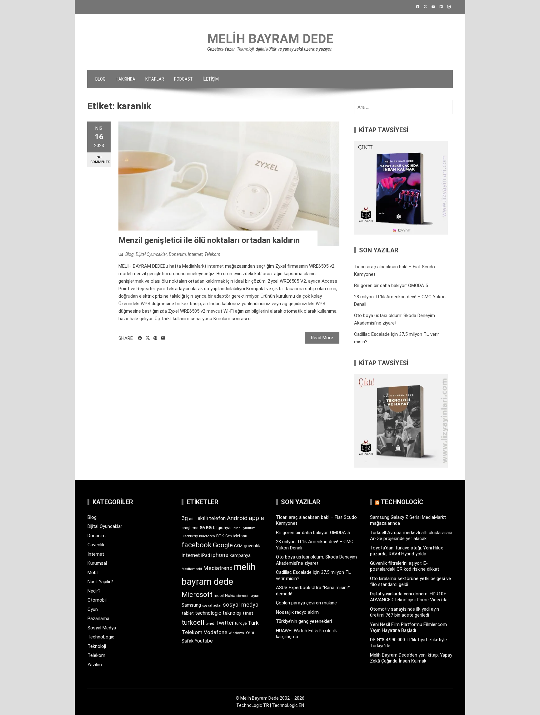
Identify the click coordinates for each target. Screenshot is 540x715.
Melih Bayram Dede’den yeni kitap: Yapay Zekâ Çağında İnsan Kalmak (411, 658)
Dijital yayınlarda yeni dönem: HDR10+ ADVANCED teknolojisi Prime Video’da (409, 597)
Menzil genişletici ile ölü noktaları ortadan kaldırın (209, 240)
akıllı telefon (212, 518)
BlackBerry (190, 536)
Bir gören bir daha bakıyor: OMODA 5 (391, 285)
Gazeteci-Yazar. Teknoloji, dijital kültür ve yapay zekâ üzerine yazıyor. (270, 49)
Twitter (224, 622)
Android (237, 518)
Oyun (93, 609)
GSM (238, 546)
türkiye (241, 623)
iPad (205, 555)
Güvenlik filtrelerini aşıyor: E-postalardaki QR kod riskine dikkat (404, 566)
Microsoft (197, 594)
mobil (219, 595)
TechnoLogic (101, 637)
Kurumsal (97, 563)
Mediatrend (217, 568)
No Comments (100, 159)
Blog (100, 79)
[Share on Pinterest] (155, 338)
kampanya (240, 555)
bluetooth (207, 536)
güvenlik (252, 546)
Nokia (230, 595)
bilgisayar (222, 527)
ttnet (247, 613)
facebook (197, 545)
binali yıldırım (244, 528)
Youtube (204, 641)
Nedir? (94, 591)
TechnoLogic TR (252, 705)
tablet (188, 613)
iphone (219, 555)
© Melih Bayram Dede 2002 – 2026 (270, 698)
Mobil (93, 572)
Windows (236, 633)
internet (191, 555)
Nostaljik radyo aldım (297, 612)
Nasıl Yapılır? (100, 581)
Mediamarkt (192, 569)
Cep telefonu (236, 536)
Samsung (191, 605)
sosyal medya (240, 604)
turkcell (193, 622)
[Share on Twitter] (148, 338)
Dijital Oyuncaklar (151, 254)
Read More (322, 337)
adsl (193, 519)
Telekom (212, 254)
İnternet (195, 254)
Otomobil (97, 600)
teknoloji (231, 613)
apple (256, 518)
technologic (208, 613)
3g (185, 518)
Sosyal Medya (102, 628)
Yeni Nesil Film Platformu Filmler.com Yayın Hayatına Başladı (408, 627)
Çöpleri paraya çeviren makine (306, 603)
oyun (255, 595)
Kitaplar (154, 79)
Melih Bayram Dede (270, 39)
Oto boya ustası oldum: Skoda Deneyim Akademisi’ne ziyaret (316, 560)
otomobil (243, 596)
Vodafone (215, 632)
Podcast (183, 79)
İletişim (211, 79)
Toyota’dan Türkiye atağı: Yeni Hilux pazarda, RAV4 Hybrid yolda (406, 551)
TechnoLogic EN (288, 705)
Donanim (177, 254)
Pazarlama (98, 618)
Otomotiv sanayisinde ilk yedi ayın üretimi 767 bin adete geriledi (404, 612)
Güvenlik (96, 545)
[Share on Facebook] (140, 338)
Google (223, 545)
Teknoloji (97, 646)
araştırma (190, 527)
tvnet (210, 623)
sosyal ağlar (212, 605)
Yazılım (95, 665)
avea (206, 527)
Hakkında (125, 79)
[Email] (163, 338)
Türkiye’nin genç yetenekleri (304, 621)
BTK (220, 536)
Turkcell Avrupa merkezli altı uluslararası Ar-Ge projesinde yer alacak (411, 536)
